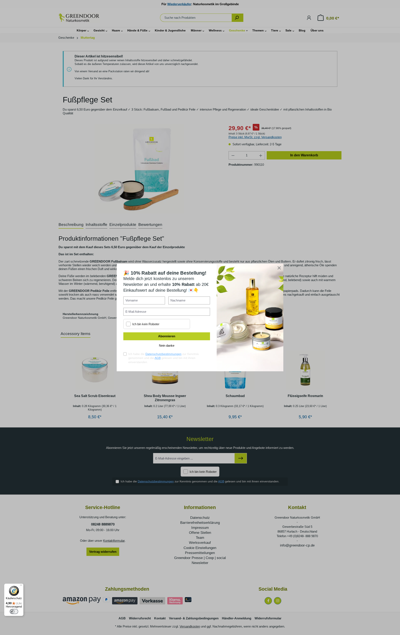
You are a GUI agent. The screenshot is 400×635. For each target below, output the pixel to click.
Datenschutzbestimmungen (163, 354)
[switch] (14, 611)
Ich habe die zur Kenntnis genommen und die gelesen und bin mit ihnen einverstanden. (163, 358)
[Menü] (21, 586)
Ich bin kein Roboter (145, 324)
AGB (158, 358)
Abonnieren (166, 336)
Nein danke (166, 345)
